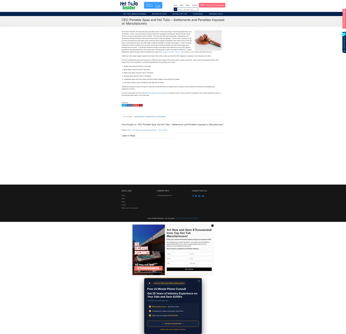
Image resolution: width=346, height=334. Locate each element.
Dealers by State (159, 14)
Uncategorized (161, 116)
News (181, 5)
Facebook (129, 105)
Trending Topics (216, 14)
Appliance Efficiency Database (171, 52)
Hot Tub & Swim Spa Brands (134, 14)
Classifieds (198, 14)
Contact (194, 5)
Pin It (140, 105)
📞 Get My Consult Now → (173, 323)
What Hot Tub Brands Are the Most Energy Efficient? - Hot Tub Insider (147, 130)
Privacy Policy (180, 218)
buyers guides (161, 93)
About (188, 5)
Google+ (136, 105)
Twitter (124, 105)
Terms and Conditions (192, 218)
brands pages (151, 93)
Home (175, 5)
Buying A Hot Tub (180, 14)
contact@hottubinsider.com (164, 195)
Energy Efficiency (139, 116)
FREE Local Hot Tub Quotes (212, 5)
